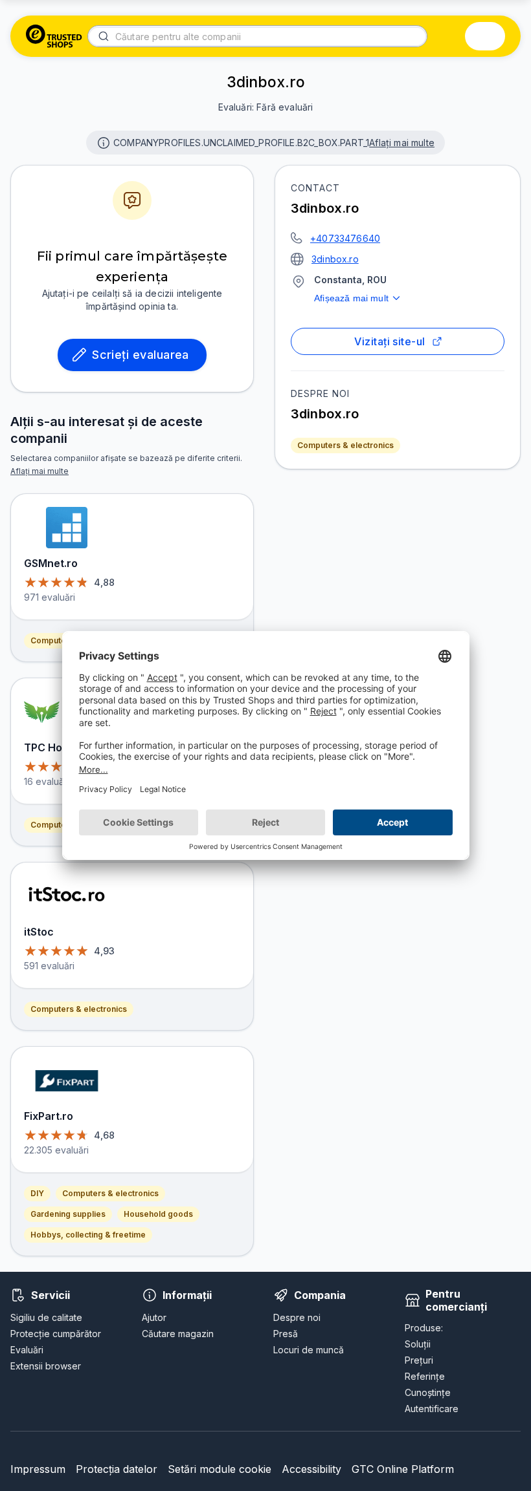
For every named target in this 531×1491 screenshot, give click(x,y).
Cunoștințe (428, 1392)
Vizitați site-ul (389, 341)
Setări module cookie (219, 1469)
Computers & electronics (345, 445)
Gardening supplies (68, 1214)
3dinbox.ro (335, 258)
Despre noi (297, 1317)
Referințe (425, 1376)
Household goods (158, 1214)
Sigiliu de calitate (46, 1317)
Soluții (418, 1343)
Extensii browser (45, 1365)
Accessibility (311, 1469)
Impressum (37, 1469)
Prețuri (419, 1360)
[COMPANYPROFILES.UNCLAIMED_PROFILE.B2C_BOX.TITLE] (102, 141)
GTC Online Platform (403, 1469)
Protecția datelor (116, 1469)
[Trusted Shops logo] (54, 36)
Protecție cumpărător (55, 1333)
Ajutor (154, 1317)
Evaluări (26, 1349)
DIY (37, 1193)
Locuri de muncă (308, 1349)
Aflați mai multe (402, 142)
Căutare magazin (178, 1333)
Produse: (424, 1327)
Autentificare (431, 1408)
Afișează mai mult (351, 298)
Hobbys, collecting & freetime (88, 1234)
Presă (285, 1333)
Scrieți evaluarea (140, 354)
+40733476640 (345, 238)
